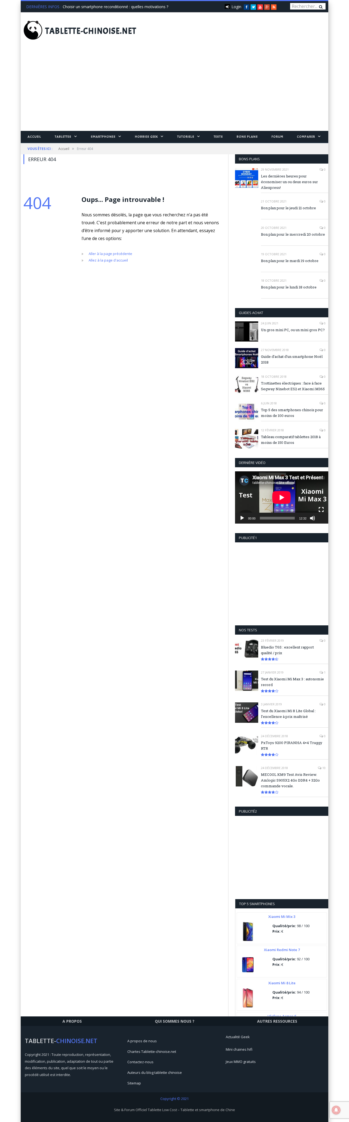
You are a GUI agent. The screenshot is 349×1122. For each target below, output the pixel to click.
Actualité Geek (238, 1036)
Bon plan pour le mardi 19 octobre (289, 260)
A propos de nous (142, 1040)
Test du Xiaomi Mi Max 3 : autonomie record (292, 682)
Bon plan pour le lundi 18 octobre (289, 287)
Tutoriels (185, 136)
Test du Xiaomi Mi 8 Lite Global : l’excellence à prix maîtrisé (288, 713)
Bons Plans (247, 136)
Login (236, 6)
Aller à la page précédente (110, 253)
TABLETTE (90, 31)
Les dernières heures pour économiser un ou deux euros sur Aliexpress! (289, 182)
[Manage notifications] (336, 1110)
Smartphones (103, 136)
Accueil (34, 136)
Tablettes (63, 136)
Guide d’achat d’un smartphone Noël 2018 (292, 359)
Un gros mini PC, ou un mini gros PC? (293, 329)
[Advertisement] (174, 90)
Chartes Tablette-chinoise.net (151, 1051)
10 (323, 768)
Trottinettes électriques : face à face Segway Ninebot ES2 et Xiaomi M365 (293, 386)
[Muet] (312, 518)
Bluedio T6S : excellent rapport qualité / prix (287, 650)
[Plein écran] (321, 509)
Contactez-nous (140, 1061)
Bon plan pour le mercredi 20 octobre (293, 234)
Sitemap (134, 1083)
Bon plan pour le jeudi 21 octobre (288, 207)
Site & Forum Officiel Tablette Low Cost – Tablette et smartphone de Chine (174, 1109)
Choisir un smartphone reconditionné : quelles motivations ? (115, 6)
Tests (218, 136)
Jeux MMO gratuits (241, 1061)
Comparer (306, 136)
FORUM (277, 136)
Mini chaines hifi (239, 1049)
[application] (281, 497)
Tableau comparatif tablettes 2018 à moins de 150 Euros (291, 439)
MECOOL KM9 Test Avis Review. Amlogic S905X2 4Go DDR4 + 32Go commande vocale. (290, 780)
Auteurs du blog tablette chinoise (154, 1072)
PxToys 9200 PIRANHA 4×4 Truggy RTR (291, 745)
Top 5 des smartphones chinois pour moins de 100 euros (292, 412)
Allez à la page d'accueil (108, 260)
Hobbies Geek (146, 136)
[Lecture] (242, 518)
